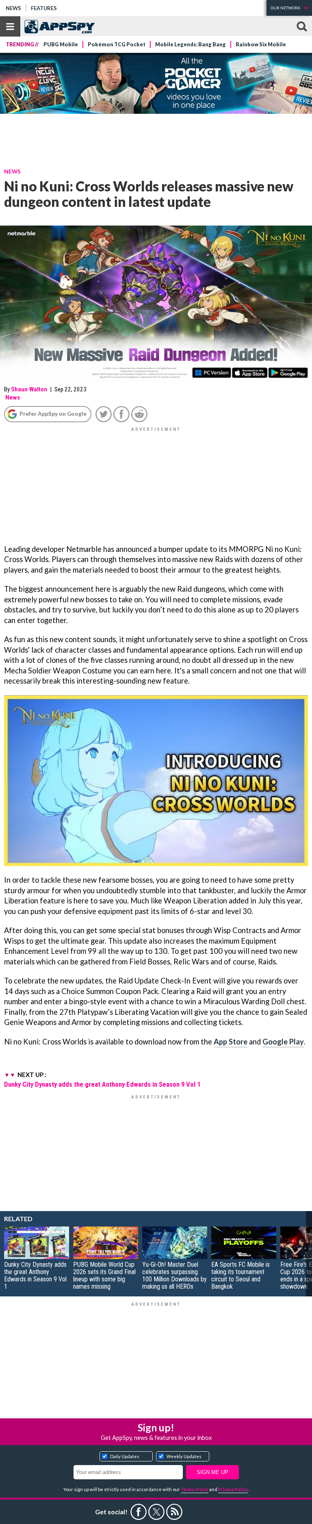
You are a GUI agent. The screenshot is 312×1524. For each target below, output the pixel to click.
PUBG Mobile (60, 44)
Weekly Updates (184, 1456)
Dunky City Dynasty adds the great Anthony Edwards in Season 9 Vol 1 (102, 1084)
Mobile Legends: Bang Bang (190, 44)
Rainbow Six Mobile (261, 44)
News (13, 8)
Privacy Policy (233, 1489)
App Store (230, 1041)
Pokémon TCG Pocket (116, 44)
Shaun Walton (29, 389)
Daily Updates (124, 1456)
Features (44, 8)
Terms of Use (194, 1489)
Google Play (283, 1041)
